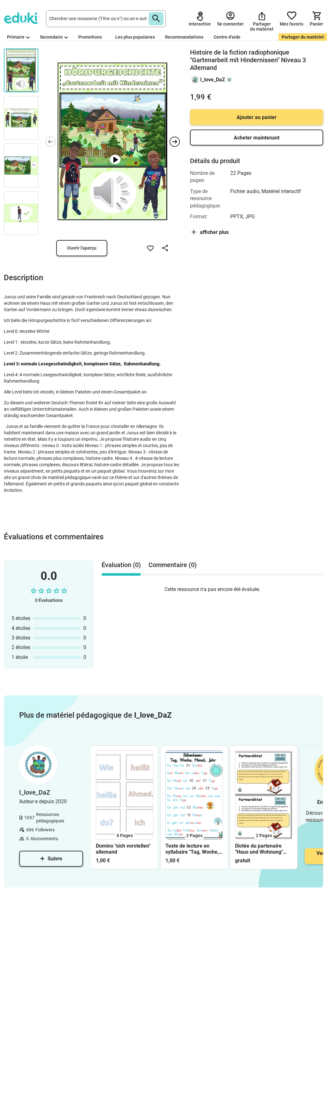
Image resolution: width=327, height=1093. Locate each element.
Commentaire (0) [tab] (172, 565)
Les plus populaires (135, 37)
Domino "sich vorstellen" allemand (123, 849)
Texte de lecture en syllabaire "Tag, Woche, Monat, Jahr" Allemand (192, 849)
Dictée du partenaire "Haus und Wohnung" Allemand (259, 849)
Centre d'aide (227, 37)
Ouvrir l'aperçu (81, 248)
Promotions (90, 37)
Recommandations (184, 37)
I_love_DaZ (212, 80)
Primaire (16, 37)
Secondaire (51, 37)
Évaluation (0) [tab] (121, 565)
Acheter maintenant (256, 138)
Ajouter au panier (257, 117)
